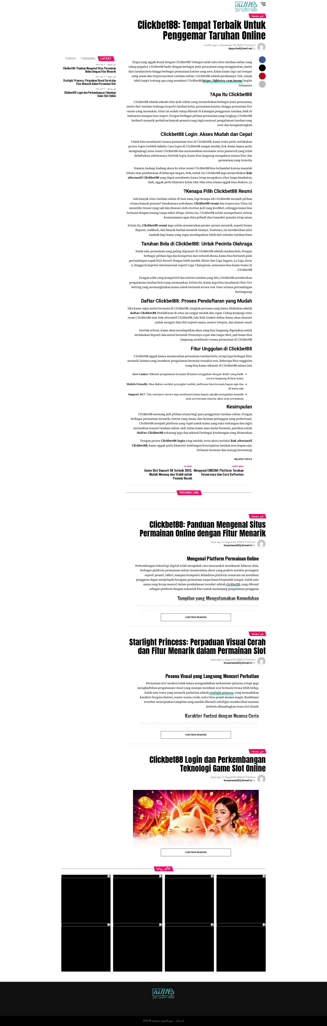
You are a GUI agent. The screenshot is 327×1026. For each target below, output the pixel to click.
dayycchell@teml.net (240, 48)
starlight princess (221, 692)
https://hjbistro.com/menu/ (223, 80)
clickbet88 (233, 584)
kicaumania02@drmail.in (238, 545)
